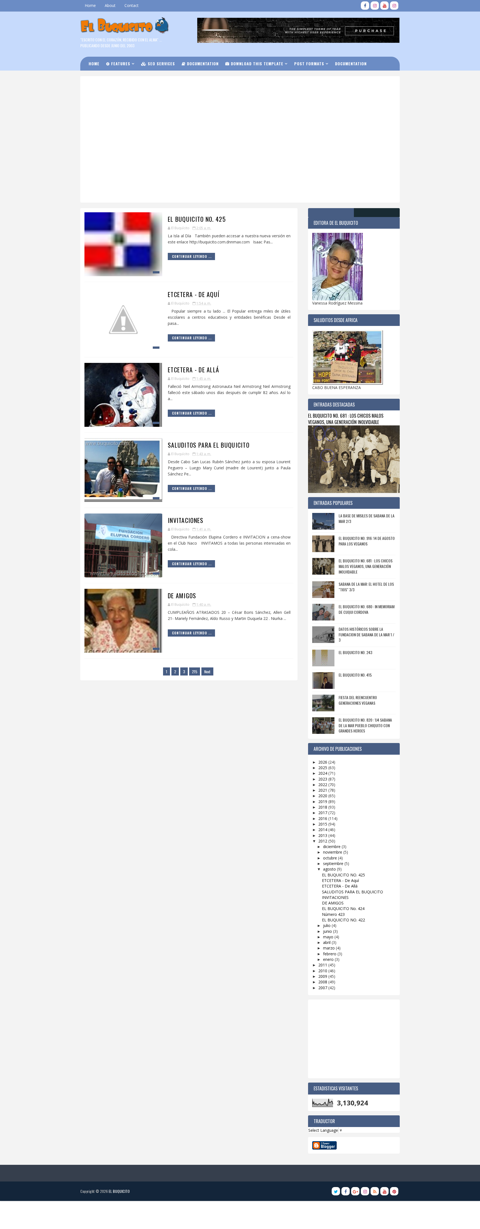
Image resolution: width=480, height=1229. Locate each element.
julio (327, 925)
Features (120, 63)
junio (328, 931)
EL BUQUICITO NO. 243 (355, 652)
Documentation (202, 63)
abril (327, 942)
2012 (323, 841)
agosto (330, 869)
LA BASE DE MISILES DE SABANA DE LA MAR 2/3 (366, 518)
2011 (323, 965)
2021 (323, 790)
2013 (323, 835)
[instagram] (375, 5)
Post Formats (309, 63)
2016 (323, 818)
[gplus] (355, 1191)
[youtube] (384, 5)
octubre (330, 858)
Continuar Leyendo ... (192, 256)
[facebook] (365, 5)
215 (194, 671)
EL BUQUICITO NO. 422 (343, 920)
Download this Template (256, 63)
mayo (328, 936)
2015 (323, 824)
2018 (323, 807)
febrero (330, 953)
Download (102, 77)
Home (90, 5)
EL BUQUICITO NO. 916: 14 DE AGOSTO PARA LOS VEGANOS (367, 541)
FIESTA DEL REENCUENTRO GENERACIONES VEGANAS (358, 700)
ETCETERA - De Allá (193, 369)
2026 (323, 762)
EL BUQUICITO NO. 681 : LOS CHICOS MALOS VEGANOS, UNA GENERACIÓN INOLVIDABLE (345, 418)
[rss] (375, 1191)
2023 (323, 779)
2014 (323, 829)
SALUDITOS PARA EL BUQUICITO (208, 444)
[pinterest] (394, 1191)
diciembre (332, 846)
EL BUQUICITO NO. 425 (197, 219)
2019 (323, 801)
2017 (323, 812)
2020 (323, 795)
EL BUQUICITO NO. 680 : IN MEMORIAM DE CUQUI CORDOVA (366, 609)
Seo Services (160, 63)
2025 (323, 767)
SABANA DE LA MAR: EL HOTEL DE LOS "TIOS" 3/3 (366, 586)
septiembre (333, 863)
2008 (323, 981)
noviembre (333, 852)
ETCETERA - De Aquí (193, 294)
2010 (323, 970)
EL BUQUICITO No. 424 (343, 908)
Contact (131, 5)
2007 (323, 987)
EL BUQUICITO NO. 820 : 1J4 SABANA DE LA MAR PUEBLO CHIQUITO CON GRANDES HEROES (365, 725)
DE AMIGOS (182, 595)
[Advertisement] (222, 99)
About (110, 5)
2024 (323, 773)
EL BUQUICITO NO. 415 (355, 675)
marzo (329, 948)
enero (329, 959)
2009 (323, 976)
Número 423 (333, 914)
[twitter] (336, 1191)
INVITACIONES (186, 520)
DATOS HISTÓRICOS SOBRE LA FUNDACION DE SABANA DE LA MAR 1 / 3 (366, 634)
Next (207, 671)
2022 (323, 784)
